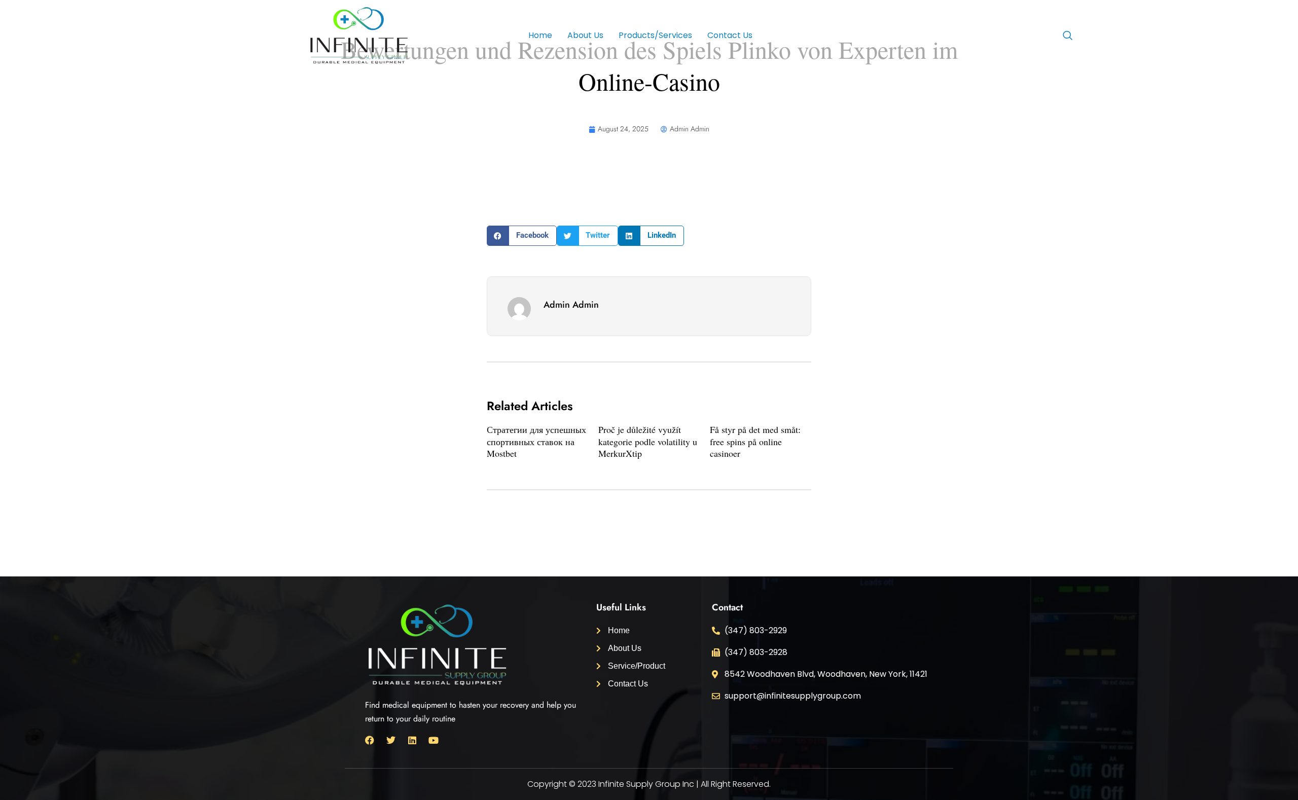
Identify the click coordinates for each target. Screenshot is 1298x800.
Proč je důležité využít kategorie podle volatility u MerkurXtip (647, 441)
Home (540, 35)
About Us (585, 35)
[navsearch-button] (1067, 36)
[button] (522, 236)
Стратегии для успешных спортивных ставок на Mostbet (536, 441)
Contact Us (729, 35)
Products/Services (655, 35)
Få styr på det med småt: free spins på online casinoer (755, 441)
